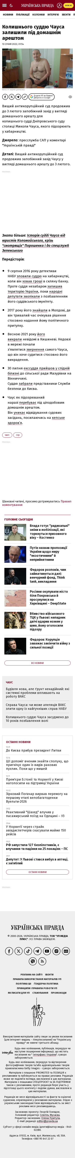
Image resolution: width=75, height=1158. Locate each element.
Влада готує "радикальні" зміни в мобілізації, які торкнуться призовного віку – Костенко (50, 532)
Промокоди (58, 992)
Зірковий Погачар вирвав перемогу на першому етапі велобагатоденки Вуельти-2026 (37, 797)
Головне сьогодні (18, 519)
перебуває (27, 402)
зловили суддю (29, 276)
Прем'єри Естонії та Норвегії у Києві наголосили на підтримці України (34, 781)
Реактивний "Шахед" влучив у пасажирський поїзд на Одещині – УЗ (35, 814)
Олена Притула (50, 1118)
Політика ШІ (23, 983)
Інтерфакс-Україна (44, 1054)
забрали (26, 383)
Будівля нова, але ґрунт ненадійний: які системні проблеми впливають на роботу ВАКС (37, 692)
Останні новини (18, 742)
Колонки (38, 14)
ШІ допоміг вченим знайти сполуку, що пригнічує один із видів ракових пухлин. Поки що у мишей (37, 765)
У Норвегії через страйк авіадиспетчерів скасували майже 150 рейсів (36, 830)
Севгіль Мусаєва (50, 1115)
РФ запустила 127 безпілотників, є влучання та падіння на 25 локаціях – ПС (37, 847)
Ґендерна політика (46, 983)
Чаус (7, 435)
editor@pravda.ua (47, 1121)
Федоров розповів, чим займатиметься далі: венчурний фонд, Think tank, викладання (48, 576)
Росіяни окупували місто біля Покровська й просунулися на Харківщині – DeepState (49, 597)
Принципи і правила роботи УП (37, 988)
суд (17, 435)
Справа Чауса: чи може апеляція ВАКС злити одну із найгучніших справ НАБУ (37, 707)
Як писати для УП (19, 992)
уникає (19, 412)
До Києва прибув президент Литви (33, 750)
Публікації (22, 14)
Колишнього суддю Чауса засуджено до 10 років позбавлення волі (37, 719)
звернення (35, 349)
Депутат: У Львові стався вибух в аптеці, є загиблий (37, 861)
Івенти (66, 14)
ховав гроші (32, 281)
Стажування (40, 992)
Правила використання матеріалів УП (37, 979)
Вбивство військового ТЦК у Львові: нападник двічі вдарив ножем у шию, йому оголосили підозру (48, 621)
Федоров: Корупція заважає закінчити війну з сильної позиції (50, 643)
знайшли (40, 310)
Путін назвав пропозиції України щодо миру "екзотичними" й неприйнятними (48, 554)
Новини (8, 14)
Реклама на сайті (31, 974)
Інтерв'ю (53, 14)
